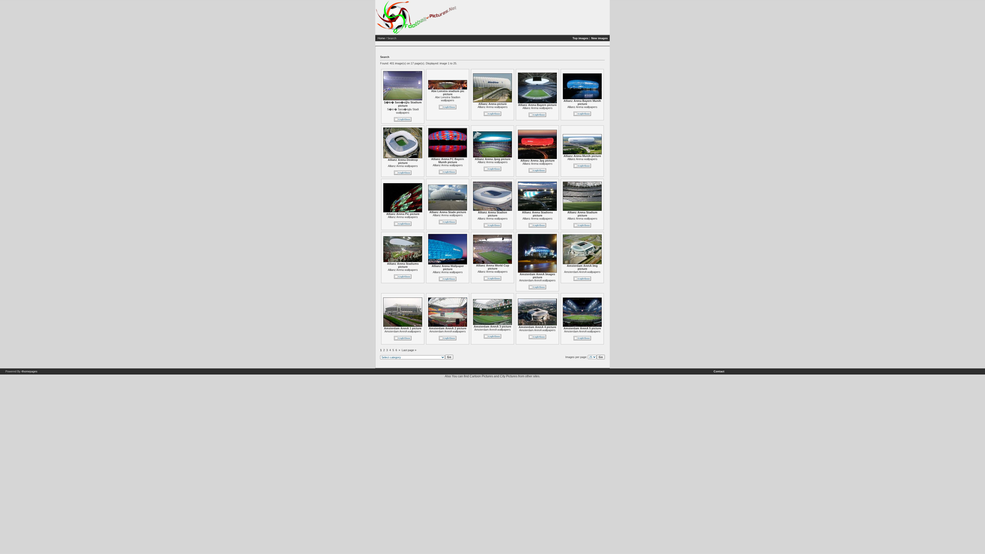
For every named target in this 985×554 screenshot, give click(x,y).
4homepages (29, 371)
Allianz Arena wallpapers (493, 106)
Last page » (409, 350)
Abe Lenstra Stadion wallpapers (447, 99)
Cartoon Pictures (481, 376)
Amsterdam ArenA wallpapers (537, 280)
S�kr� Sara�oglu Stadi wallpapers (403, 111)
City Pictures (508, 376)
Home (381, 38)
